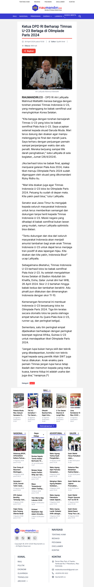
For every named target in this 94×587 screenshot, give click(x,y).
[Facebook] (29, 538)
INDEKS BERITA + (70, 16)
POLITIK (21, 565)
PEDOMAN (56, 542)
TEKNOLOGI (23, 577)
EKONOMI (22, 569)
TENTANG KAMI (59, 534)
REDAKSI (55, 538)
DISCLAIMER (57, 546)
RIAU (15, 16)
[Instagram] (17, 538)
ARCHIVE (22, 581)
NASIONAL (23, 16)
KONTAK (55, 550)
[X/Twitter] (23, 538)
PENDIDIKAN (35, 16)
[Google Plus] (35, 538)
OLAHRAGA (23, 573)
